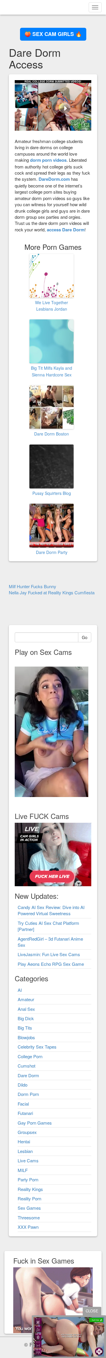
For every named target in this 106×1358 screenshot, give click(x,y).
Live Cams (28, 1160)
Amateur (26, 999)
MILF (23, 1170)
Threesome (29, 1217)
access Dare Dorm (66, 229)
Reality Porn (29, 1198)
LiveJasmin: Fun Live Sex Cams (49, 954)
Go (84, 637)
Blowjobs (26, 1037)
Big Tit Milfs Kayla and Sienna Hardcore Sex (51, 371)
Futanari (25, 1113)
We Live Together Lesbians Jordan (51, 306)
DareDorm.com (54, 179)
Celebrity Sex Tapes (37, 1047)
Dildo (22, 1085)
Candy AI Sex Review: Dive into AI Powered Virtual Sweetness (51, 910)
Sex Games (29, 1208)
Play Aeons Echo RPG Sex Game (51, 964)
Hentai (24, 1141)
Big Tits (25, 1028)
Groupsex (27, 1132)
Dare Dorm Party (51, 552)
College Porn (30, 1056)
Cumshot (26, 1066)
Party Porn (28, 1179)
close (92, 1311)
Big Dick (26, 1018)
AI (20, 990)
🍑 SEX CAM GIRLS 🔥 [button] (53, 34)
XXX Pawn (28, 1227)
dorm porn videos (48, 160)
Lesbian (25, 1151)
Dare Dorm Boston (51, 434)
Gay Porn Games (35, 1123)
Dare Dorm (28, 1075)
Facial (23, 1104)
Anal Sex (26, 1009)
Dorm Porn (28, 1094)
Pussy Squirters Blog (51, 493)
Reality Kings (30, 1189)
